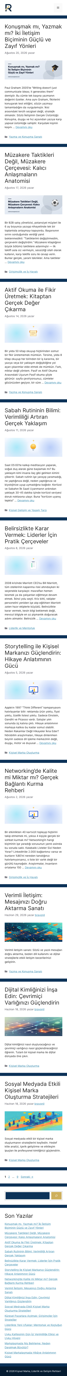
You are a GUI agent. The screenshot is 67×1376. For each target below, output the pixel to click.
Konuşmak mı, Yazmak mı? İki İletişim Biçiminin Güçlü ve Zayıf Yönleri (33, 36)
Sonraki (27, 1176)
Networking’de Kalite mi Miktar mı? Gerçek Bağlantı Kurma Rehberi (31, 780)
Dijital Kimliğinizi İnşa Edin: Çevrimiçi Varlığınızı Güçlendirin (32, 996)
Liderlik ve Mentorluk (22, 628)
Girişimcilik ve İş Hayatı (23, 271)
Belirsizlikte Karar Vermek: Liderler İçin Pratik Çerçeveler (31, 535)
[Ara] (56, 1195)
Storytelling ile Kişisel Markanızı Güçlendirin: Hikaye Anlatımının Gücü (33, 656)
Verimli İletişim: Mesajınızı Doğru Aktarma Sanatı (26, 901)
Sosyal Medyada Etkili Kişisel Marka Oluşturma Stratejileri (32, 1090)
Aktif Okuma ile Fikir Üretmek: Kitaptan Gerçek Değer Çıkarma (30, 299)
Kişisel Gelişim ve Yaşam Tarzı (28, 510)
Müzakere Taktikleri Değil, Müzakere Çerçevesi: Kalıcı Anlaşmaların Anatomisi (29, 168)
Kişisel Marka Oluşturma (24, 752)
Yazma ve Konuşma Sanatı (25, 136)
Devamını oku (24, 127)
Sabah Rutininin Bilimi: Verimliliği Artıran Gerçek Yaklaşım (33, 416)
